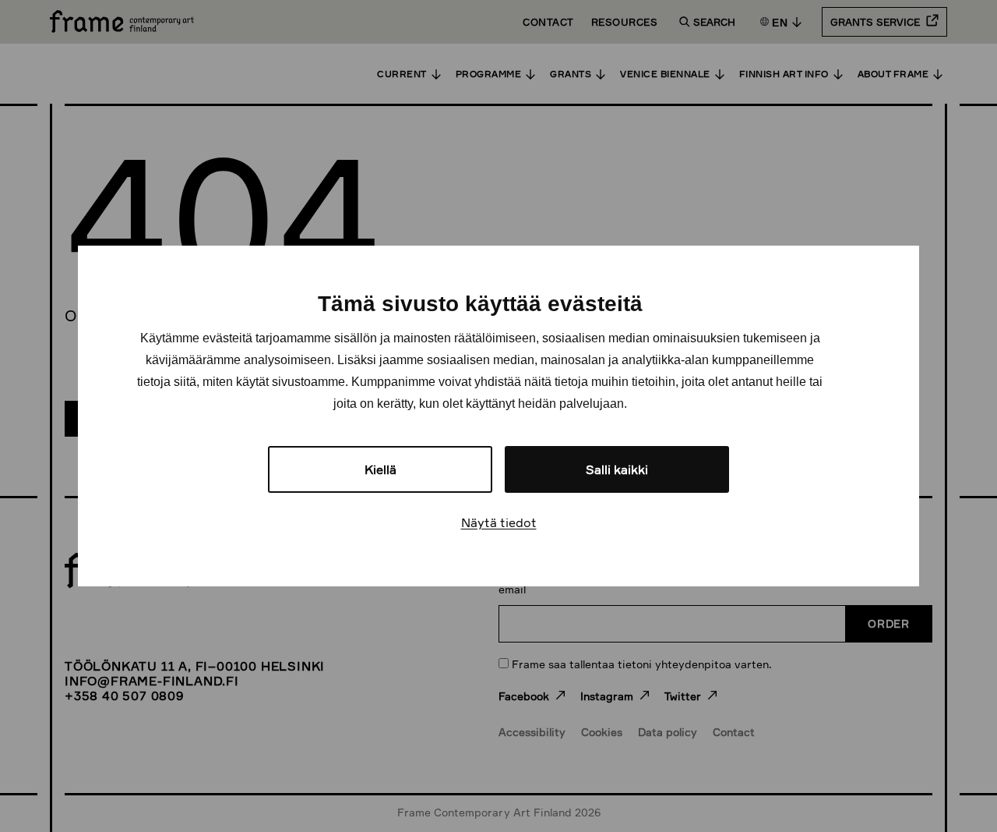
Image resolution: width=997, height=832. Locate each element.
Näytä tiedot (499, 522)
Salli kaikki (617, 469)
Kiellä (380, 469)
